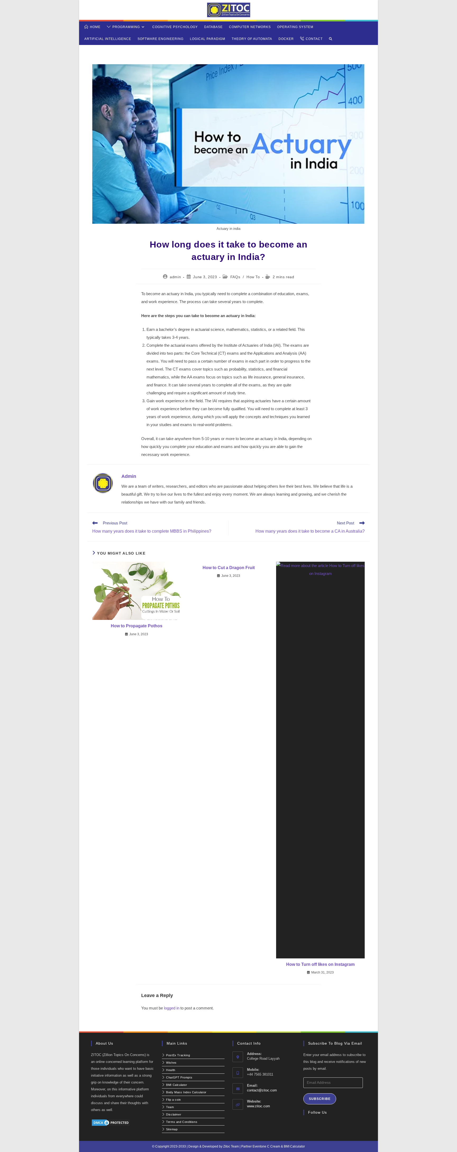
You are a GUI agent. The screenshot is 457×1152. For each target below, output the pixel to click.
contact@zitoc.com (262, 1090)
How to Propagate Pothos (136, 626)
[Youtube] (338, 1125)
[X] (306, 1125)
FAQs (235, 277)
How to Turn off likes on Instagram (320, 964)
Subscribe (320, 1099)
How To (253, 277)
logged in (171, 1008)
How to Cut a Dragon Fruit (229, 567)
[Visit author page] (102, 483)
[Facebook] (312, 1125)
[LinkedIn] (325, 1125)
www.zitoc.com (258, 1106)
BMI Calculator (294, 1146)
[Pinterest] (331, 1125)
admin (175, 277)
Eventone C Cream (267, 1146)
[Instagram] (319, 1125)
